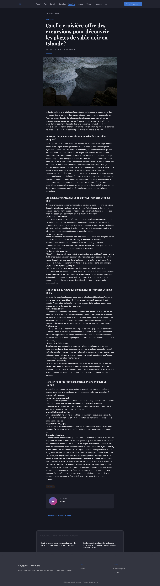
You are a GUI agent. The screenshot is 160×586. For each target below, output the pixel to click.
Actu (45, 4)
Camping (62, 4)
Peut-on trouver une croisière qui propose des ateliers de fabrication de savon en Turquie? (58, 544)
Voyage (107, 4)
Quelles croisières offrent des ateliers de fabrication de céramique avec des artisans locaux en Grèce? (99, 545)
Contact (116, 572)
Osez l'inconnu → (133, 4)
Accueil (38, 4)
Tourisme (90, 4)
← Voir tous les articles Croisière (58, 515)
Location (80, 4)
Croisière (71, 4)
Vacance (99, 4)
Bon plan (53, 4)
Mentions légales (119, 568)
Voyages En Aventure (29, 565)
